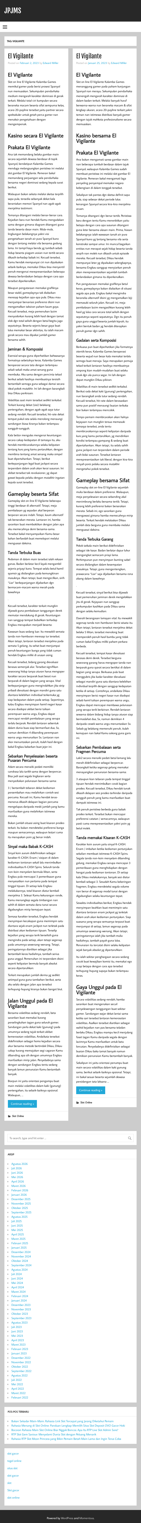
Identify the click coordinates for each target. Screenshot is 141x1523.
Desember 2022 (20, 1358)
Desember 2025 (20, 1199)
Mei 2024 (17, 1283)
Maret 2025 (18, 1239)
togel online (14, 1461)
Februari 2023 (19, 1349)
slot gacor (13, 1453)
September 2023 (21, 1318)
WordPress (67, 1518)
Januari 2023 (19, 1353)
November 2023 (21, 1309)
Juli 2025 (16, 1221)
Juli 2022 (16, 1380)
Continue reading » (22, 1104)
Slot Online (18, 1116)
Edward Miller (50, 63)
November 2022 (21, 1362)
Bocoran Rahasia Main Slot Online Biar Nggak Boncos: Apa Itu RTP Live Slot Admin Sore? (64, 1430)
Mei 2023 (17, 1335)
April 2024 (17, 1287)
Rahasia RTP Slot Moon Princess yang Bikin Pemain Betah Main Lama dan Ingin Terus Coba (66, 1439)
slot (9, 1483)
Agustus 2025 (19, 1216)
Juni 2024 (17, 1278)
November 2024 (21, 1256)
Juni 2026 (17, 1172)
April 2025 (17, 1234)
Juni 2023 (17, 1331)
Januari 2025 (19, 1247)
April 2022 (17, 1388)
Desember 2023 (21, 1305)
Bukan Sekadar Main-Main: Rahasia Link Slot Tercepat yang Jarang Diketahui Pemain (62, 1421)
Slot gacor (13, 1490)
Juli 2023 (16, 1327)
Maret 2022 (18, 1393)
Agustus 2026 (19, 1164)
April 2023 (17, 1340)
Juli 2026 (16, 1168)
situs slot (12, 1468)
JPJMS (12, 10)
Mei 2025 (17, 1230)
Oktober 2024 (19, 1261)
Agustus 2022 (19, 1375)
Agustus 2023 (19, 1322)
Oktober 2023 (19, 1313)
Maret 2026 (18, 1186)
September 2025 (21, 1212)
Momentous (86, 1518)
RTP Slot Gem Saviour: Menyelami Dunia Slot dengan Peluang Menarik (53, 1434)
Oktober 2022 (19, 1366)
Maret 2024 (18, 1291)
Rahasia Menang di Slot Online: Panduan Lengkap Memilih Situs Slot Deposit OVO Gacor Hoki (68, 1425)
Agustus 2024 (19, 1269)
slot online (13, 1497)
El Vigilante (20, 56)
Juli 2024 (16, 1274)
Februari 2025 (19, 1243)
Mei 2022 (17, 1384)
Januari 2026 (19, 1194)
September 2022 (21, 1371)
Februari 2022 (19, 1397)
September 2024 (21, 1265)
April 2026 (17, 1181)
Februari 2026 (19, 1190)
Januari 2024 (19, 1300)
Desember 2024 (20, 1252)
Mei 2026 (17, 1177)
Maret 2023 (18, 1344)
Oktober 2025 (19, 1208)
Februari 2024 (19, 1296)
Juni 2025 (17, 1225)
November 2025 (21, 1203)
